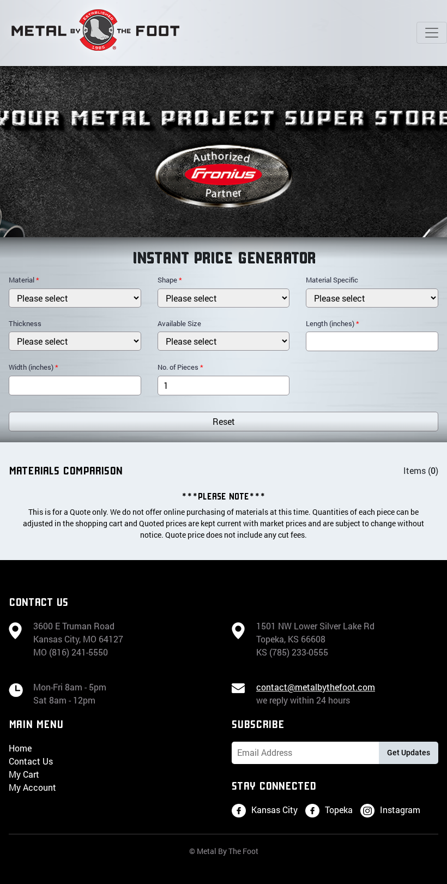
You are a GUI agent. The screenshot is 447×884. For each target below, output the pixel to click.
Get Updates (408, 752)
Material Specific (332, 280)
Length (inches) (332, 323)
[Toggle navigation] (431, 33)
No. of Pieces (180, 367)
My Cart (24, 774)
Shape (170, 280)
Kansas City (274, 809)
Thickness (25, 323)
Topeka (339, 809)
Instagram (400, 809)
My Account (32, 787)
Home (20, 748)
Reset (224, 421)
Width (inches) (33, 367)
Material (24, 280)
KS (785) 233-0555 (292, 652)
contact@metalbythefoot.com (315, 687)
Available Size (179, 323)
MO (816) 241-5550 (70, 652)
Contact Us (31, 761)
